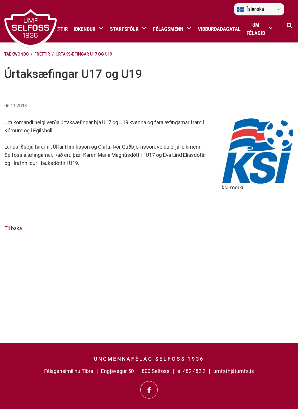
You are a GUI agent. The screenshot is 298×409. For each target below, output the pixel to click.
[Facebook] (149, 390)
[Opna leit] (289, 24)
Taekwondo (16, 54)
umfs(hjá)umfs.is (233, 371)
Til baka (13, 228)
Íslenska (255, 9)
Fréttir (42, 54)
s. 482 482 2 (191, 371)
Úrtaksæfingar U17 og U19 (84, 54)
